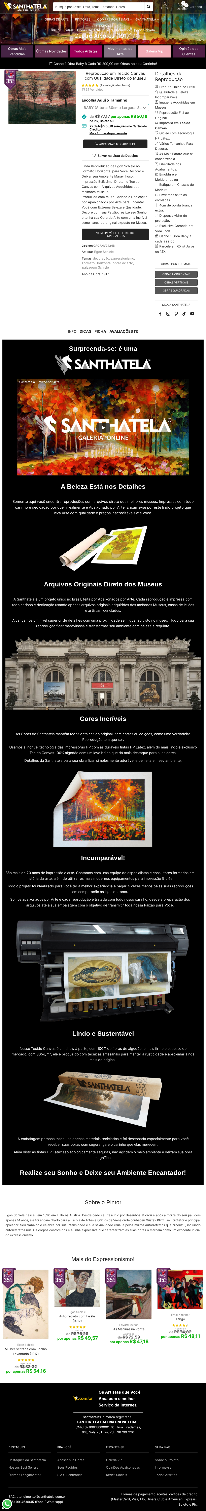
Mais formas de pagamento (108, 133)
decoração (101, 258)
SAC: (37, 1497)
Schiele (103, 267)
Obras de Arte (57, 19)
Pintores (83, 19)
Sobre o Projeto (167, 1460)
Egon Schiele (104, 252)
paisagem (89, 267)
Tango (180, 1319)
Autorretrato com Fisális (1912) (77, 1318)
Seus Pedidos (67, 1467)
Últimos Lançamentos (24, 1475)
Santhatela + (147, 19)
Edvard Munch (128, 1324)
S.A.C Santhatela (69, 1475)
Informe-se (163, 1467)
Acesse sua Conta (70, 1460)
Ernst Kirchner (180, 1314)
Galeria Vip (154, 51)
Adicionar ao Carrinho (117, 144)
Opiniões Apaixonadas (123, 1467)
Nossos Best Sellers (23, 1467)
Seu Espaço (101, 26)
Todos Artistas (86, 51)
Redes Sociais (116, 1475)
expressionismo (122, 258)
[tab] (72, 331)
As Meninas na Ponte (128, 1329)
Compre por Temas (113, 19)
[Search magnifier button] (148, 6)
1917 (105, 274)
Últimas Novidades (51, 51)
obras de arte (123, 263)
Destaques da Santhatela (27, 1460)
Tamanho (118, 100)
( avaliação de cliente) (115, 85)
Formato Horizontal (96, 263)
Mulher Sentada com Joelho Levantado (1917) (26, 1351)
